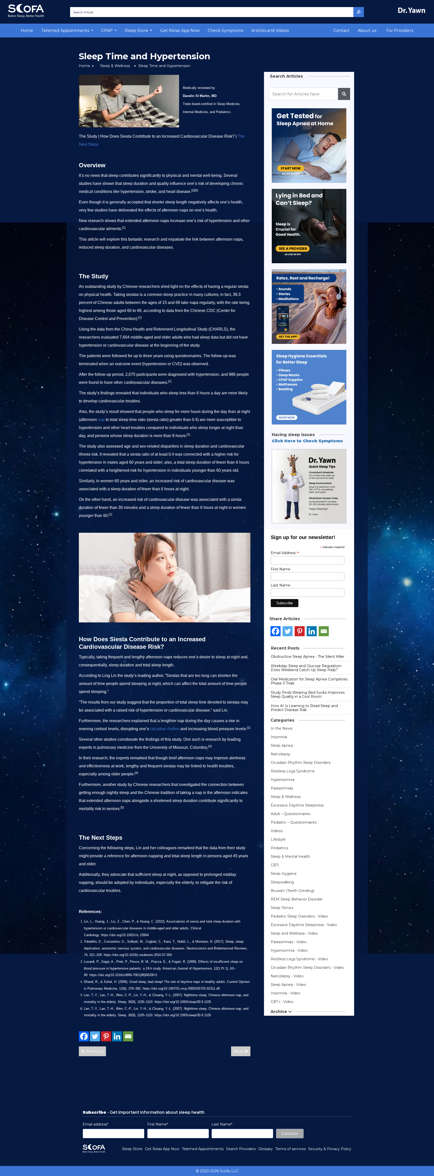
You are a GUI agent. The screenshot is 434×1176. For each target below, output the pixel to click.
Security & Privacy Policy (329, 1149)
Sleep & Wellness (115, 66)
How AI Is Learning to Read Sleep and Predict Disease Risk (304, 708)
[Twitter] (95, 1036)
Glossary (265, 1149)
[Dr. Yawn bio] (412, 10)
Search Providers (241, 1149)
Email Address (285, 552)
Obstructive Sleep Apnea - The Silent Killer (307, 656)
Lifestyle (278, 839)
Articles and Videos (270, 30)
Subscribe (289, 1133)
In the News (281, 728)
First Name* (157, 1124)
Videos (277, 831)
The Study (88, 136)
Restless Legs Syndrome (293, 771)
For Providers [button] (399, 30)
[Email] (128, 1036)
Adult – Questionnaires (290, 814)
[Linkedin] (117, 1036)
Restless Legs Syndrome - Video (299, 959)
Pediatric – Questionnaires (293, 822)
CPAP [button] (107, 30)
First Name (280, 569)
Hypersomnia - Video (289, 950)
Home (27, 30)
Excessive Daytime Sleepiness (297, 805)
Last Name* (221, 1124)
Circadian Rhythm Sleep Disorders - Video (307, 967)
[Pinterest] (106, 1036)
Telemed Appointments (203, 1149)
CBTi (275, 865)
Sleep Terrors (282, 907)
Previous (94, 1051)
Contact (342, 30)
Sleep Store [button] (137, 30)
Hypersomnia (282, 779)
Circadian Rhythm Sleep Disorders (301, 762)
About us (367, 30)
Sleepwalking (282, 882)
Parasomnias (282, 788)
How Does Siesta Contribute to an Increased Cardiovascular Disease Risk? (167, 136)
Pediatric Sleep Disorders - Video (299, 916)
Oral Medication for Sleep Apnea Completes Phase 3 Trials (309, 681)
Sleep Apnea (282, 745)
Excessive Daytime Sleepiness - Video (304, 925)
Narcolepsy (280, 754)
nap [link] (101, 419)
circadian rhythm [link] (164, 729)
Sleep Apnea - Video (288, 984)
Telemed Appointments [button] (65, 30)
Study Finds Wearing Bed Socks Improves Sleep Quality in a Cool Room (308, 694)
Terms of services (290, 1149)
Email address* (95, 1124)
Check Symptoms (225, 30)
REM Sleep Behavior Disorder (297, 899)
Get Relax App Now (180, 30)
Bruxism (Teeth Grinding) (292, 890)
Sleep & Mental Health (290, 856)
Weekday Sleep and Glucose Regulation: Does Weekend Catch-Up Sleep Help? (306, 668)
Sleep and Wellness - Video (294, 933)
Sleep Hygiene (284, 873)
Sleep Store (132, 1149)
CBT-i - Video (282, 1001)
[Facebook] (84, 1036)
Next (239, 1051)
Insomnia (279, 737)
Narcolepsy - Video (287, 976)
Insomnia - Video (285, 993)
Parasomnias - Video (288, 942)
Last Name (280, 585)
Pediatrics (279, 848)
